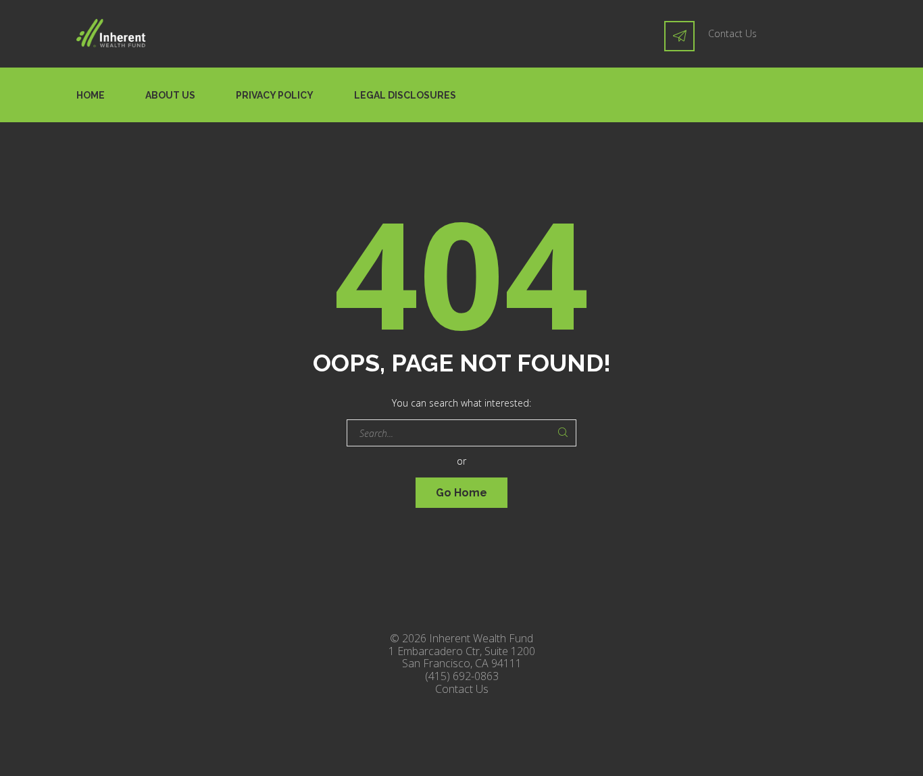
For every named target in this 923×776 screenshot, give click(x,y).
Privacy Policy (275, 95)
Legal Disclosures (405, 95)
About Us (170, 95)
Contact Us (732, 33)
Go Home (461, 492)
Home (90, 95)
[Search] (563, 433)
